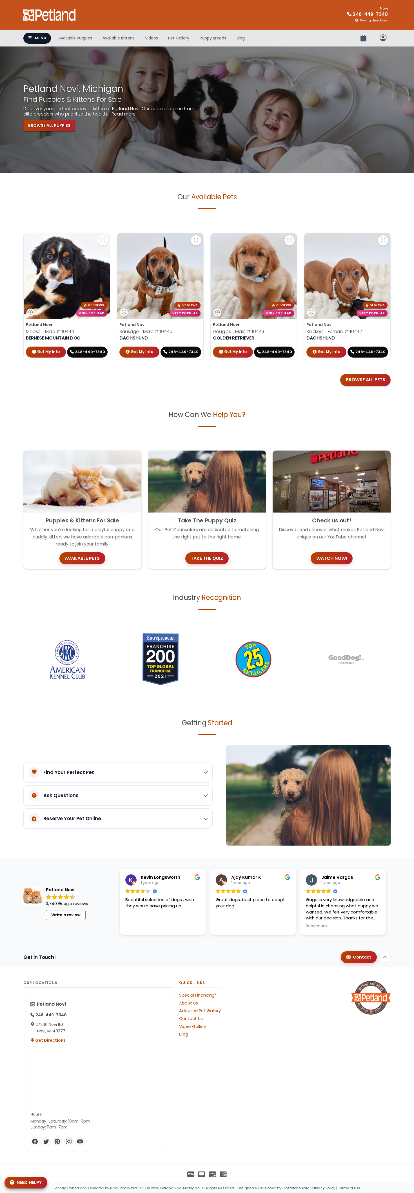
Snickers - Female (334, 331)
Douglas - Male (238, 331)
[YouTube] (79, 1141)
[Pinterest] (57, 1141)
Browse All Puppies (49, 125)
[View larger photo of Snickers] (383, 240)
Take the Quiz (207, 558)
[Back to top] (385, 957)
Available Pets (82, 558)
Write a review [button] (66, 915)
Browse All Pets (365, 379)
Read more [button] (316, 926)
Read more (124, 114)
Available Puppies (75, 38)
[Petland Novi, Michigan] (49, 15)
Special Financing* (198, 995)
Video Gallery (192, 1026)
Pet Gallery (178, 38)
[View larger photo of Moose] (102, 240)
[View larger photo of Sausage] (196, 240)
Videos (151, 38)
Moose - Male (50, 331)
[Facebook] (34, 1141)
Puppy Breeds (213, 38)
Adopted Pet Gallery (200, 1011)
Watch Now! (331, 558)
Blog (241, 38)
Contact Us (191, 1018)
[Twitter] (46, 1141)
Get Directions (50, 1040)
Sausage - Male (145, 331)
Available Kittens (119, 38)
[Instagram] (68, 1141)
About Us (188, 1003)
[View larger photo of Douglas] (289, 240)
